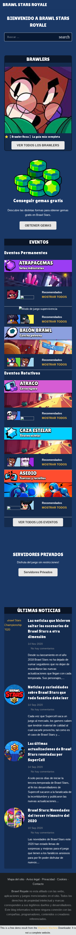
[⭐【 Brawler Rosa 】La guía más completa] (38, 103)
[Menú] (63, 4)
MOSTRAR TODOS (54, 296)
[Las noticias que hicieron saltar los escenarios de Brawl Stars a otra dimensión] (14, 626)
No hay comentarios (42, 648)
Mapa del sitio (16, 879)
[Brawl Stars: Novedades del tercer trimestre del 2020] (14, 818)
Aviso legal (32, 879)
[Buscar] (71, 4)
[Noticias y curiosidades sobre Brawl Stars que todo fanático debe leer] (14, 695)
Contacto (38, 883)
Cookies (62, 879)
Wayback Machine (48, 928)
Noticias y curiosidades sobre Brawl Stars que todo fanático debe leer (48, 692)
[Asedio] (38, 483)
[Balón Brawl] (38, 340)
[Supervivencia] (38, 309)
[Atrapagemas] (38, 273)
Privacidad (48, 879)
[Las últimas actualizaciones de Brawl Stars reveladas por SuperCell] (14, 751)
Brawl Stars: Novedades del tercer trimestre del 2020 (49, 815)
